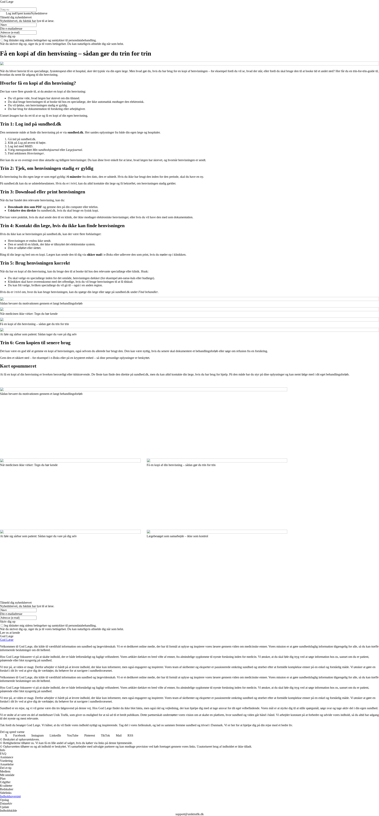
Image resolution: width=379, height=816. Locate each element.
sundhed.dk (75, 132)
